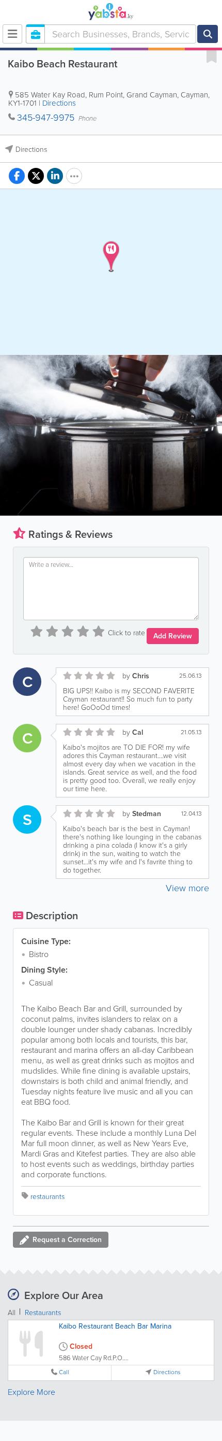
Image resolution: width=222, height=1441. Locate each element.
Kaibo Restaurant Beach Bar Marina (115, 1326)
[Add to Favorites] (212, 56)
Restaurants (43, 1312)
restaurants (47, 1196)
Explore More (31, 1392)
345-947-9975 (45, 117)
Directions (59, 103)
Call (64, 1372)
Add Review (172, 636)
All (11, 1312)
